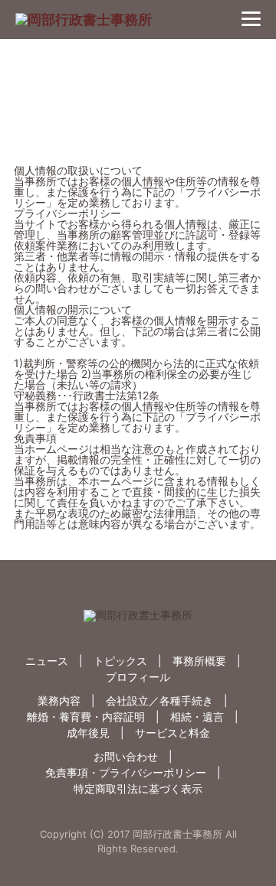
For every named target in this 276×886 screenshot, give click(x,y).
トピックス (120, 660)
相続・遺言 (197, 716)
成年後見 (88, 732)
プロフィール (138, 676)
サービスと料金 (172, 732)
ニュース (46, 660)
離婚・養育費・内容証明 (86, 716)
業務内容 (59, 700)
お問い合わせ (126, 756)
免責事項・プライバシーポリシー (125, 772)
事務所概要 (199, 660)
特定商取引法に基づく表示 (138, 788)
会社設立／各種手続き (159, 700)
